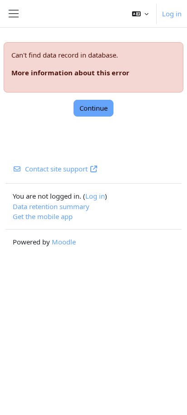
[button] (140, 13)
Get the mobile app (43, 216)
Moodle (64, 241)
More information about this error (70, 72)
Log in (172, 13)
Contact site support (56, 168)
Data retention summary (51, 206)
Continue (93, 107)
